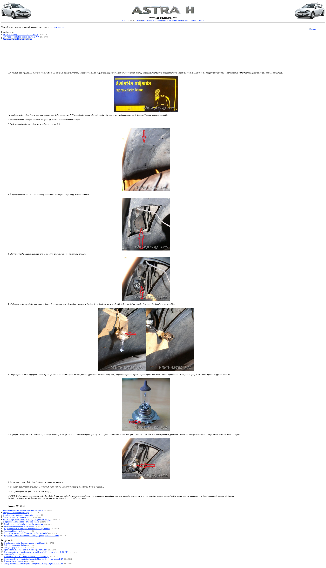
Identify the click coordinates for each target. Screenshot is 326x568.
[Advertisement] (55, 54)
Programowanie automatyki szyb (16, 513)
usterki (138, 20)
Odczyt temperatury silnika (15, 545)
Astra (124, 20)
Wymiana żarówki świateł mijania (17, 39)
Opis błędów (9, 554)
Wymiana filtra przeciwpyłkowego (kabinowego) (23, 510)
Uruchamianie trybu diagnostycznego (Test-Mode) (24, 543)
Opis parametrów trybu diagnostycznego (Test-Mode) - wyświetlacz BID (33, 559)
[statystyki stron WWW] (312, 29)
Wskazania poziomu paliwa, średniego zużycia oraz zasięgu (27, 519)
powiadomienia (175, 20)
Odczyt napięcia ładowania (15, 547)
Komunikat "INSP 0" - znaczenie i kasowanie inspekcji (26, 557)
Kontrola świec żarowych (14, 561)
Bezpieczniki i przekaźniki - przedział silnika (21, 522)
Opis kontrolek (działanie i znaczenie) (18, 515)
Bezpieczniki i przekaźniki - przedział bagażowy (23, 524)
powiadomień (58, 27)
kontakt (186, 20)
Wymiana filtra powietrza (14, 531)
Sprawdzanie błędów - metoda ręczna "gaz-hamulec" (25, 550)
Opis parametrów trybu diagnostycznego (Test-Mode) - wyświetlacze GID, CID (36, 552)
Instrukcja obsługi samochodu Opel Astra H (20, 34)
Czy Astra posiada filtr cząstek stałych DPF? (21, 37)
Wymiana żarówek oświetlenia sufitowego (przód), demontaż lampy (31, 535)
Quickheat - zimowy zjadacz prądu (17, 517)
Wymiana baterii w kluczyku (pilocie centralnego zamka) (27, 529)
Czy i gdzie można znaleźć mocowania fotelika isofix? (26, 533)
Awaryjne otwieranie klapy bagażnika (19, 526)
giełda (165, 20)
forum (159, 20)
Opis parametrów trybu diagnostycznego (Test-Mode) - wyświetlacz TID (33, 563)
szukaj (193, 20)
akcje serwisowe (148, 20)
